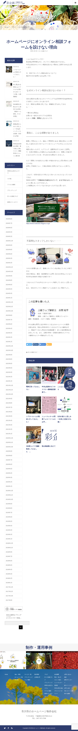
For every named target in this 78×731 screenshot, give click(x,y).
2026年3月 (9, 232)
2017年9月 (9, 600)
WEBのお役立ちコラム (13, 172)
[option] (13, 660)
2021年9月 (9, 398)
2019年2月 (9, 534)
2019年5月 (9, 521)
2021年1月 (9, 433)
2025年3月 (9, 258)
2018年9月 (9, 552)
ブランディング (12, 190)
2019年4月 (9, 525)
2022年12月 (9, 346)
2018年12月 (9, 543)
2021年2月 (9, 429)
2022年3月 (9, 372)
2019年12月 (9, 490)
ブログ (46, 674)
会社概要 (56, 674)
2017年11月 (9, 591)
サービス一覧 (28, 674)
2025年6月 (9, 254)
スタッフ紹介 (57, 680)
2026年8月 (9, 219)
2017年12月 (9, 587)
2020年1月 (9, 486)
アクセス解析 (11, 184)
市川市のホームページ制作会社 (39, 711)
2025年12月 (9, 241)
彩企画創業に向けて (49, 446)
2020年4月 (9, 473)
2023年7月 (9, 319)
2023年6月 (9, 324)
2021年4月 (9, 420)
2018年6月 (9, 560)
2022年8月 (9, 359)
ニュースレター (58, 682)
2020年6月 (9, 464)
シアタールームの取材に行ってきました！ (33, 419)
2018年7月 (9, 556)
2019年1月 (9, 539)
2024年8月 (9, 280)
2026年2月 (9, 236)
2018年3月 (9, 574)
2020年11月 (9, 442)
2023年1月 (9, 341)
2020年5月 (9, 468)
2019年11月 (9, 495)
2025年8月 (9, 249)
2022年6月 (9, 363)
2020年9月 (9, 451)
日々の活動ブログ (43, 51)
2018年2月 (9, 578)
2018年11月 (9, 547)
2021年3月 (9, 425)
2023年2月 (9, 337)
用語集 (56, 685)
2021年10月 (9, 394)
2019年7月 (9, 512)
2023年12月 (9, 302)
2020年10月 (9, 447)
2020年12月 (9, 438)
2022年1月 (9, 381)
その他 (9, 178)
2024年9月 (9, 276)
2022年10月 (9, 350)
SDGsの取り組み (58, 688)
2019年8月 (9, 508)
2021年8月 (9, 403)
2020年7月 (9, 460)
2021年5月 (9, 416)
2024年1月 (9, 298)
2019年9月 (9, 504)
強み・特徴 (17, 674)
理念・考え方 (57, 677)
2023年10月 (9, 311)
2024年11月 (9, 267)
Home (6, 674)
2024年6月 (9, 284)
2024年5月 (9, 289)
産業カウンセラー (12, 202)
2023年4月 (9, 328)
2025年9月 (9, 245)
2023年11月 (9, 306)
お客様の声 (37, 677)
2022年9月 (9, 354)
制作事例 (36, 674)
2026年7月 (9, 223)
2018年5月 (9, 565)
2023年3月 (9, 333)
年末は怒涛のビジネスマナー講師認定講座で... (49, 389)
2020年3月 (9, 477)
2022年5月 (9, 368)
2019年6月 (9, 517)
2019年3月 (9, 530)
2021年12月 (9, 385)
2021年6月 (9, 411)
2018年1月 (9, 582)
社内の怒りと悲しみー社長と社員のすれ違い (64, 419)
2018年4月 (9, 569)
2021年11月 (9, 390)
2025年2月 (9, 262)
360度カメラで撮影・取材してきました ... (33, 449)
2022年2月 (9, 376)
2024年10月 (9, 271)
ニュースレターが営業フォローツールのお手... (49, 419)
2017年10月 (9, 596)
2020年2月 (9, 482)
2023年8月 (9, 315)
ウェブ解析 (27, 680)
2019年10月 (9, 499)
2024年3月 (9, 293)
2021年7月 (9, 407)
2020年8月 (9, 455)
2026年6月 (9, 227)
